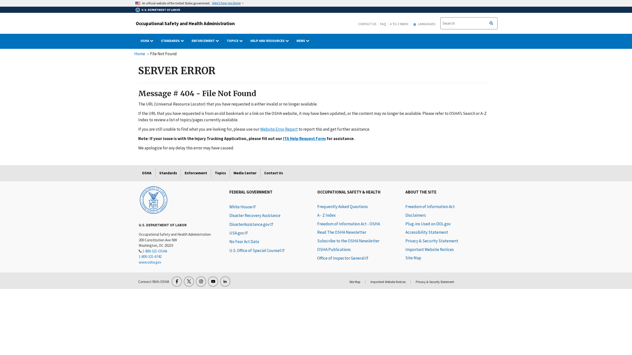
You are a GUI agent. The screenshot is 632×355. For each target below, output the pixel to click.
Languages (426, 24)
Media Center (245, 173)
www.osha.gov (150, 262)
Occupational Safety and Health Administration (185, 23)
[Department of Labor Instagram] (201, 281)
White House (240, 207)
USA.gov (236, 233)
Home (139, 53)
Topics (233, 40)
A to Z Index (399, 24)
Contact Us (367, 24)
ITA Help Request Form (304, 138)
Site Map (413, 258)
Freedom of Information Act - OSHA (348, 224)
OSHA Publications (334, 249)
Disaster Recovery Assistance (254, 215)
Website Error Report (279, 129)
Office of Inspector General (341, 258)
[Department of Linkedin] (225, 281)
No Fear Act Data (244, 241)
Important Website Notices (429, 249)
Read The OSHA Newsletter (341, 232)
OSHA (145, 40)
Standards (170, 40)
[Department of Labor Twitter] (189, 281)
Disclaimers (415, 215)
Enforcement (204, 40)
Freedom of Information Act (430, 206)
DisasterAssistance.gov (249, 224)
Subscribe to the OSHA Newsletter (348, 241)
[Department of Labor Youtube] (213, 281)
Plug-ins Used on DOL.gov (428, 224)
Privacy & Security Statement (431, 241)
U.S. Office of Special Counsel (255, 250)
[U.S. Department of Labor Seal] (153, 199)
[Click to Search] (491, 23)
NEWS (301, 40)
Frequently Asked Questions (342, 206)
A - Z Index (326, 215)
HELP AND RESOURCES (267, 40)
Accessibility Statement (426, 232)
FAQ (383, 24)
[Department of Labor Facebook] (177, 281)
